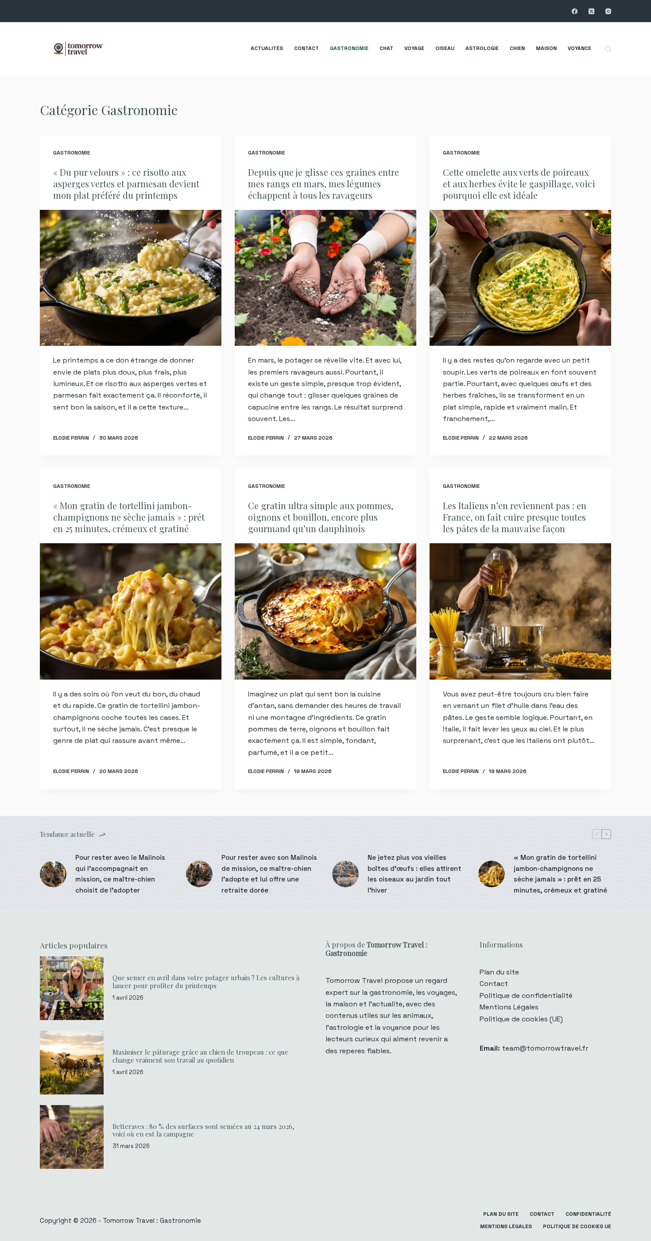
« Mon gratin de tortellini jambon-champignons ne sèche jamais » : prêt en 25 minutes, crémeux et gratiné (129, 516)
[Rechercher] (608, 49)
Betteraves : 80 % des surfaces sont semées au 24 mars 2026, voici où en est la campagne (203, 1130)
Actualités (267, 48)
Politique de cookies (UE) (521, 1019)
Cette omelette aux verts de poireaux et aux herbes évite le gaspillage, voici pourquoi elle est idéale (519, 183)
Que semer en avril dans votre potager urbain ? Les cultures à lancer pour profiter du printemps (205, 981)
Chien (517, 48)
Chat (386, 48)
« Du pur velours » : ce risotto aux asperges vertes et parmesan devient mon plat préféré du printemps (126, 183)
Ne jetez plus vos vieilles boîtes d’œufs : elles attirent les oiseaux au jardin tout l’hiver (414, 873)
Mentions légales (506, 1226)
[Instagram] (608, 11)
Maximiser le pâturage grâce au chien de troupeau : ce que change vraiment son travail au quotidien (200, 1056)
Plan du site (499, 972)
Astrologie (482, 48)
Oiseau (444, 48)
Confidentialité (588, 1214)
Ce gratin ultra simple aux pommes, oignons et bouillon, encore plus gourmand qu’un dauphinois (320, 516)
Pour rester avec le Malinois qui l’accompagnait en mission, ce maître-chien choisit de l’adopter (120, 873)
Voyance (579, 48)
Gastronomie (349, 48)
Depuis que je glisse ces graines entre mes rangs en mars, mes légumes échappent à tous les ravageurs (323, 183)
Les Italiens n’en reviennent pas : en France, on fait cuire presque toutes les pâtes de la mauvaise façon (514, 516)
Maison (546, 48)
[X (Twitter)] (591, 11)
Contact (306, 48)
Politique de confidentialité (526, 995)
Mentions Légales (509, 1007)
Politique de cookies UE (577, 1226)
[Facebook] (574, 11)
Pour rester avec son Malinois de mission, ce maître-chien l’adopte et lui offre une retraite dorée (269, 873)
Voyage (414, 48)
